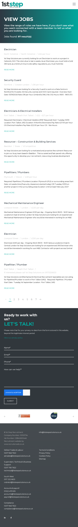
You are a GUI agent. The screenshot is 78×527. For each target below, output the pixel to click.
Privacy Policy (44, 453)
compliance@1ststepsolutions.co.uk (18, 509)
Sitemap (42, 459)
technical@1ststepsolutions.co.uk (17, 471)
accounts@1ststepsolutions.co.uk (17, 494)
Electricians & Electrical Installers (23, 111)
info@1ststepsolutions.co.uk (50, 432)
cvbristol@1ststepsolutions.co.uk (17, 482)
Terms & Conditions (47, 450)
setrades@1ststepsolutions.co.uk (17, 456)
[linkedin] (4, 517)
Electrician (10, 49)
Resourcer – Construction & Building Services (30, 141)
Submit (10, 401)
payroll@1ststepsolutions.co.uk (16, 497)
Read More (9, 70)
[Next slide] (73, 416)
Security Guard (12, 80)
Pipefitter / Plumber (15, 264)
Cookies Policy (44, 456)
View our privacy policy (13, 338)
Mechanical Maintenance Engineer (24, 203)
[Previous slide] (4, 416)
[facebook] (11, 517)
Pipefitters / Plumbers (16, 172)
